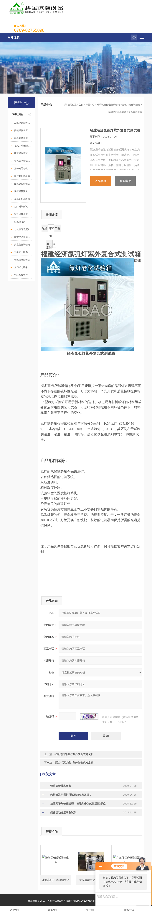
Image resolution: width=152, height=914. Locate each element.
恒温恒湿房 (19, 221)
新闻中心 (53, 909)
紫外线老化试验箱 (23, 214)
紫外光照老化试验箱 (23, 168)
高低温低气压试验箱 (23, 130)
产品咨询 (101, 181)
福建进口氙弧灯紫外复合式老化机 (73, 754)
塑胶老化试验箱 (22, 176)
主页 (81, 104)
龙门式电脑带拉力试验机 (23, 267)
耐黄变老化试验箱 (23, 237)
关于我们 (91, 909)
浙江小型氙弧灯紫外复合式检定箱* (74, 762)
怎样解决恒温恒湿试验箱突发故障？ (71, 794)
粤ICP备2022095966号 (84, 901)
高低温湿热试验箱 (23, 153)
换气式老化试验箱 (23, 161)
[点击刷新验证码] (89, 716)
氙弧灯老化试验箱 (23, 138)
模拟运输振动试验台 (91, 880)
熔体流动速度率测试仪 (63, 812)
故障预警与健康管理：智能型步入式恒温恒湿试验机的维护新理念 (79, 803)
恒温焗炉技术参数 (60, 785)
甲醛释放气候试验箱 (23, 275)
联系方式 (129, 909)
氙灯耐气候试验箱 (23, 206)
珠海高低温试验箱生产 (56, 880)
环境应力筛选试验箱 (23, 252)
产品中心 (90, 104)
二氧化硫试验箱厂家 (23, 123)
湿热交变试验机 (22, 183)
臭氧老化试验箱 (22, 199)
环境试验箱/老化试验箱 (108, 104)
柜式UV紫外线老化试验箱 (23, 145)
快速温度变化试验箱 (23, 191)
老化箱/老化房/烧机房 (23, 229)
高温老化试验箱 (22, 244)
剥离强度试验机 (22, 260)
